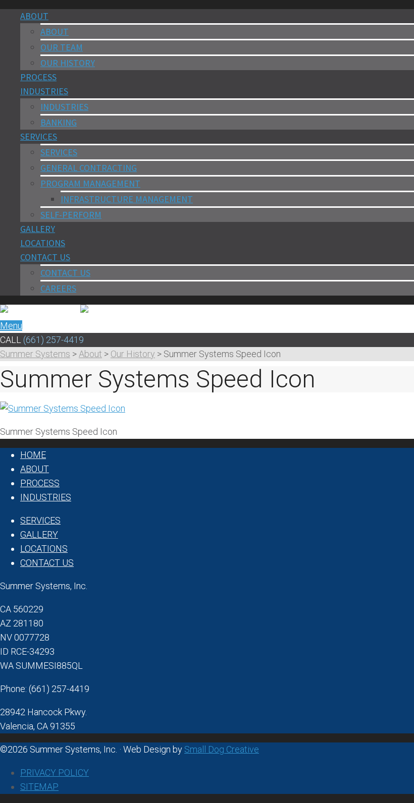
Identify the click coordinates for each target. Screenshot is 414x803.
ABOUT (54, 31)
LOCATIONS (44, 548)
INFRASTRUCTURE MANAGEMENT (127, 199)
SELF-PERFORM (70, 214)
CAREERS (58, 288)
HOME (33, 454)
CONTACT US (65, 272)
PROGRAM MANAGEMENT (90, 183)
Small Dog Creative (221, 749)
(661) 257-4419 (53, 339)
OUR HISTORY (67, 63)
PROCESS (40, 483)
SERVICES (58, 152)
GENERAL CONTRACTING (88, 168)
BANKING (58, 122)
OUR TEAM (61, 47)
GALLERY (39, 534)
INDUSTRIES (64, 106)
